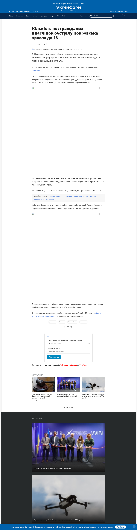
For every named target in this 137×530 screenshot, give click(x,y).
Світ (27, 16)
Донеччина (52, 322)
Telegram (64, 365)
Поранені (62, 322)
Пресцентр (27, 11)
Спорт (51, 16)
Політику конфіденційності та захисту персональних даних (91, 527)
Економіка (19, 16)
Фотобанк (19, 11)
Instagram (73, 365)
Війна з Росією (72, 322)
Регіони (34, 16)
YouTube (83, 365)
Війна (11, 16)
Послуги (11, 11)
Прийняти (120, 527)
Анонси (35, 11)
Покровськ (83, 322)
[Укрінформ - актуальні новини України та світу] (68, 7)
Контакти (83, 16)
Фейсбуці (36, 70)
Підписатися (54, 357)
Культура (43, 16)
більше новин (68, 407)
